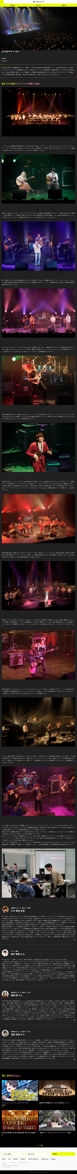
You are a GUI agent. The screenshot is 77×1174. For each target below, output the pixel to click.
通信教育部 (15, 1159)
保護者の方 (64, 5)
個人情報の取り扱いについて (25, 1162)
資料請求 (55, 1154)
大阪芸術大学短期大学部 (33, 1159)
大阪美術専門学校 (44, 1159)
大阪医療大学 (23, 1159)
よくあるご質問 (7, 1154)
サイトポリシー (13, 1162)
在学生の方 (38, 5)
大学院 (9, 1159)
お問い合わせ (31, 1154)
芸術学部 (4, 1159)
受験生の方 (13, 5)
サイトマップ (4, 1162)
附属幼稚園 (53, 1159)
